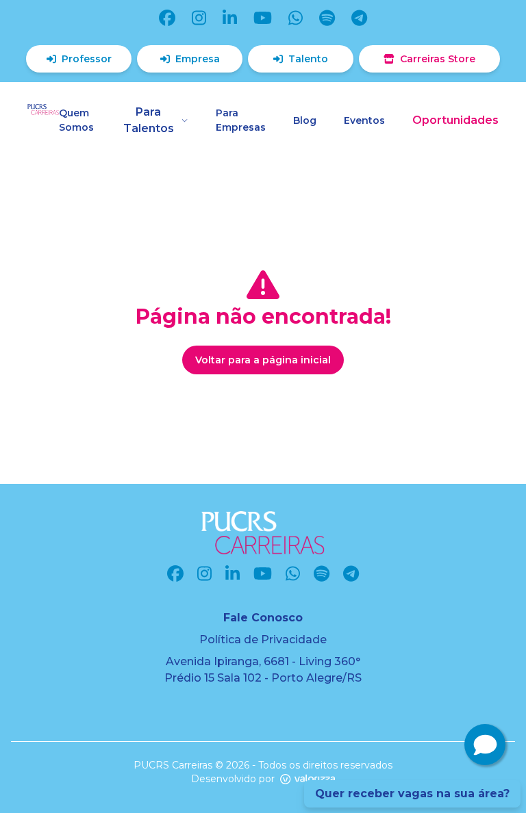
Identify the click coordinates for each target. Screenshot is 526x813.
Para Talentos (148, 120)
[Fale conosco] (484, 744)
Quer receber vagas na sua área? (412, 793)
